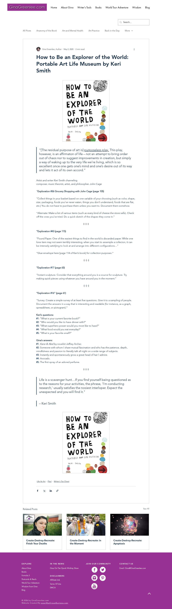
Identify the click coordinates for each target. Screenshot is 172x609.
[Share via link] (57, 490)
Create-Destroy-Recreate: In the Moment (85, 542)
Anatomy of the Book (46, 30)
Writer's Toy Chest (61, 481)
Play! (50, 481)
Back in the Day (112, 30)
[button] (84, 7)
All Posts (27, 30)
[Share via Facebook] (37, 490)
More (127, 30)
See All (146, 509)
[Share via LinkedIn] (50, 490)
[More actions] (134, 49)
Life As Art (41, 481)
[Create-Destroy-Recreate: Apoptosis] (129, 525)
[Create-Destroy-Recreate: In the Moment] (86, 525)
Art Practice (94, 30)
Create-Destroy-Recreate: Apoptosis (127, 542)
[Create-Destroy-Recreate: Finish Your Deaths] (42, 525)
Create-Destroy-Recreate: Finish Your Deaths (40, 542)
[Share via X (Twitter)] (44, 490)
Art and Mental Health (72, 30)
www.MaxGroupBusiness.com (54, 603)
